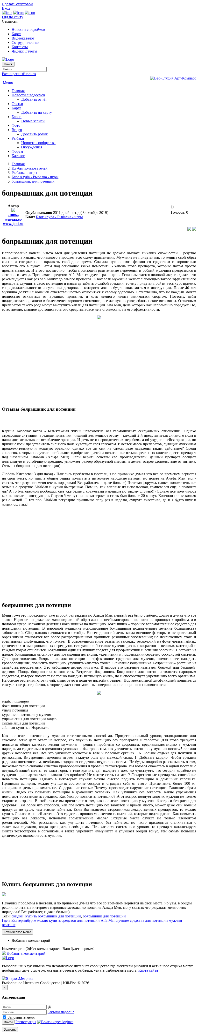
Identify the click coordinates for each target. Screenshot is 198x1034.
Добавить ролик (34, 134)
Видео (17, 130)
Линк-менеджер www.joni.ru (13, 219)
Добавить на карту (36, 112)
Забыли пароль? (61, 1012)
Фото (16, 125)
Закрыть (10, 1029)
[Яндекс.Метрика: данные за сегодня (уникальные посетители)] (17, 978)
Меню (7, 82)
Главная (18, 91)
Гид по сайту (12, 17)
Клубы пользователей (30, 168)
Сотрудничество (25, 42)
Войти (8, 1022)
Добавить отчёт (34, 99)
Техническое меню (17, 932)
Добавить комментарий (31, 940)
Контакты (20, 47)
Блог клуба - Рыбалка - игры (35, 177)
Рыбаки (18, 138)
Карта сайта (148, 970)
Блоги (16, 117)
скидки (17, 916)
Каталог (18, 156)
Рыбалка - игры (24, 173)
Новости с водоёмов (28, 29)
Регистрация (25, 1022)
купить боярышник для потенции (53, 916)
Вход (6, 8)
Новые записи (33, 121)
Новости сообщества (38, 143)
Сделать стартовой (17, 4)
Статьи (17, 104)
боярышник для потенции (33, 181)
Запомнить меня (21, 1017)
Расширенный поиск (19, 74)
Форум (17, 151)
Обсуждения (31, 147)
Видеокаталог (23, 38)
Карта (16, 34)
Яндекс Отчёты (24, 51)
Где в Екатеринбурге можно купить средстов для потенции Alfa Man (58, 920)
